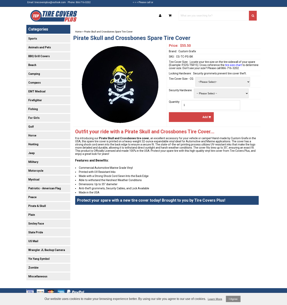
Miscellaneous (37, 276)
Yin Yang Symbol (39, 258)
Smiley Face (36, 223)
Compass (34, 82)
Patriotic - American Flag (44, 188)
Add (205, 117)
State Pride (35, 232)
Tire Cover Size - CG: (181, 78)
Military (33, 161)
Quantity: (174, 101)
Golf (31, 126)
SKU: (172, 56)
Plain (31, 214)
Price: (173, 45)
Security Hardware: (180, 90)
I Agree (233, 298)
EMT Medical (36, 91)
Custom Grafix (187, 51)
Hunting (33, 144)
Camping (34, 73)
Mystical (33, 179)
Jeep (31, 153)
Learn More (215, 298)
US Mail (33, 241)
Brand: (173, 51)
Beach (32, 65)
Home (78, 31)
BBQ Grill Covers (39, 56)
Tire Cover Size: (178, 61)
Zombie (33, 267)
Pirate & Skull (37, 206)
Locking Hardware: (180, 73)
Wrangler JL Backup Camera (46, 250)
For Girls (34, 117)
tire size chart (233, 65)
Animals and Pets (39, 47)
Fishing (33, 109)
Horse (32, 135)
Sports (32, 38)
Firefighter (35, 100)
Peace (32, 197)
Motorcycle (35, 170)
